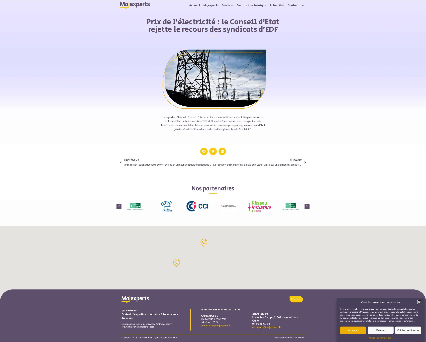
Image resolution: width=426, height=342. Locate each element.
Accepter (353, 330)
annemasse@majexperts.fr (216, 325)
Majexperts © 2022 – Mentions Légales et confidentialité (149, 337)
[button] (419, 302)
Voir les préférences (408, 330)
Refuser (380, 330)
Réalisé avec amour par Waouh (290, 337)
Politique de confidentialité (381, 338)
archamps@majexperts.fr (266, 327)
